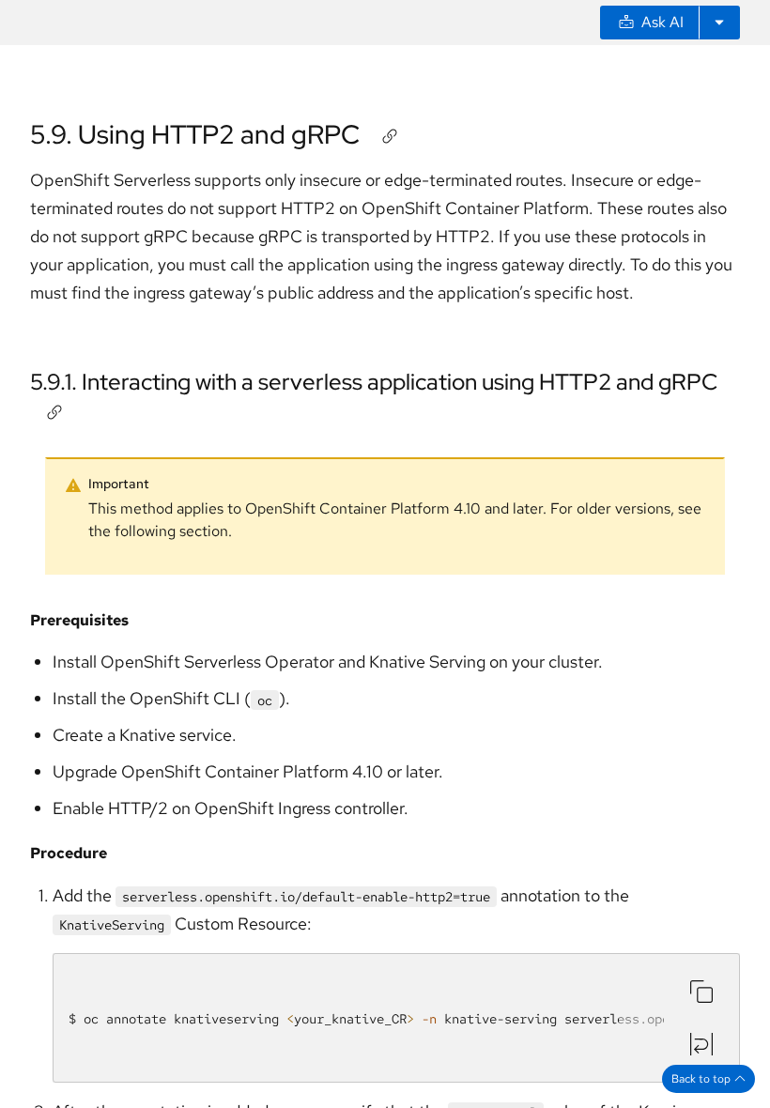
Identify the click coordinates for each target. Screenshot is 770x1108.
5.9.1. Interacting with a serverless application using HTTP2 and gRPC (373, 381)
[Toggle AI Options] (719, 22)
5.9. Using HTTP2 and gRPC (195, 134)
